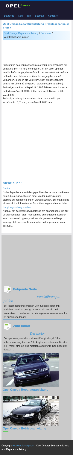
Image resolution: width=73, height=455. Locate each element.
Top (29, 15)
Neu (20, 15)
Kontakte (53, 15)
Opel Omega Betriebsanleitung (24, 428)
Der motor (46, 33)
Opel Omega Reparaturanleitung (21, 33)
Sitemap (39, 15)
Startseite (9, 15)
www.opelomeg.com (23, 445)
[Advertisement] (36, 52)
